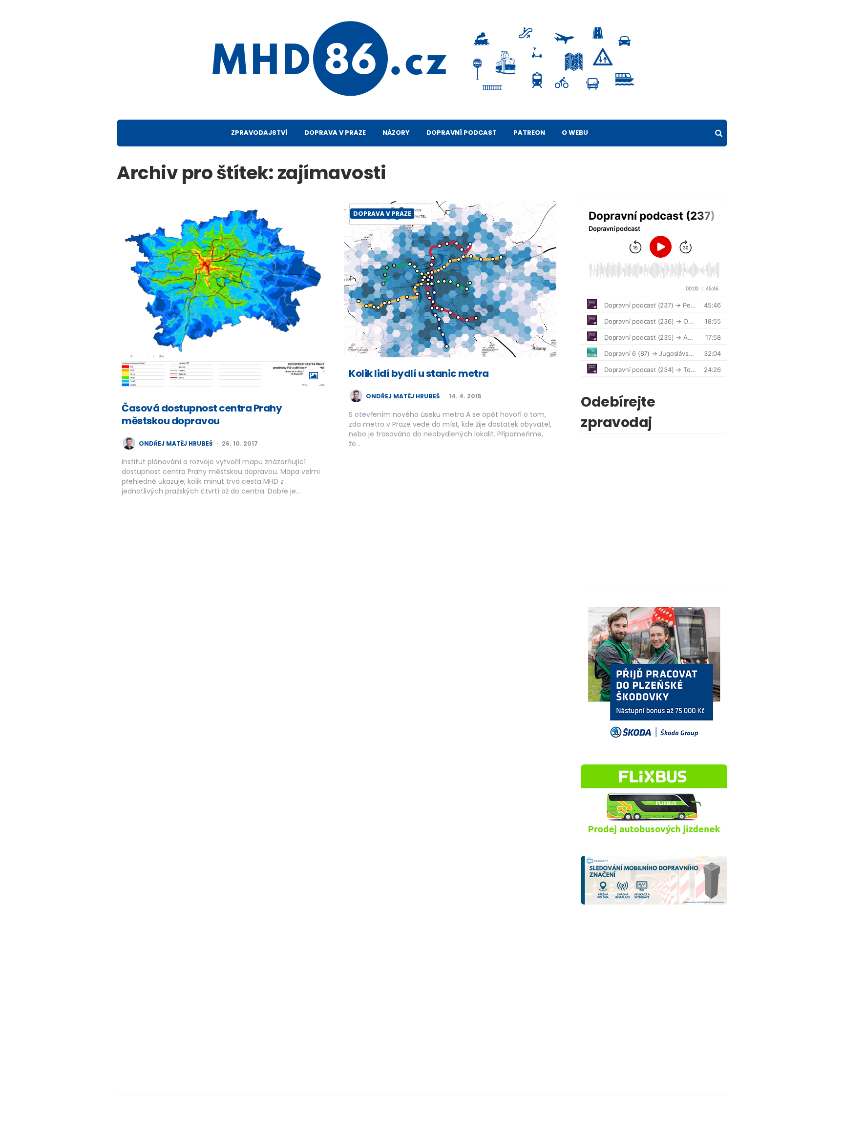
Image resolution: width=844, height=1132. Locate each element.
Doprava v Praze (335, 132)
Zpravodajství (259, 132)
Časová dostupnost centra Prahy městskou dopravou (202, 414)
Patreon (529, 132)
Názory (396, 132)
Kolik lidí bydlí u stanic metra (419, 373)
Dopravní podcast (461, 132)
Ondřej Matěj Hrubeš (175, 443)
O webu (575, 132)
